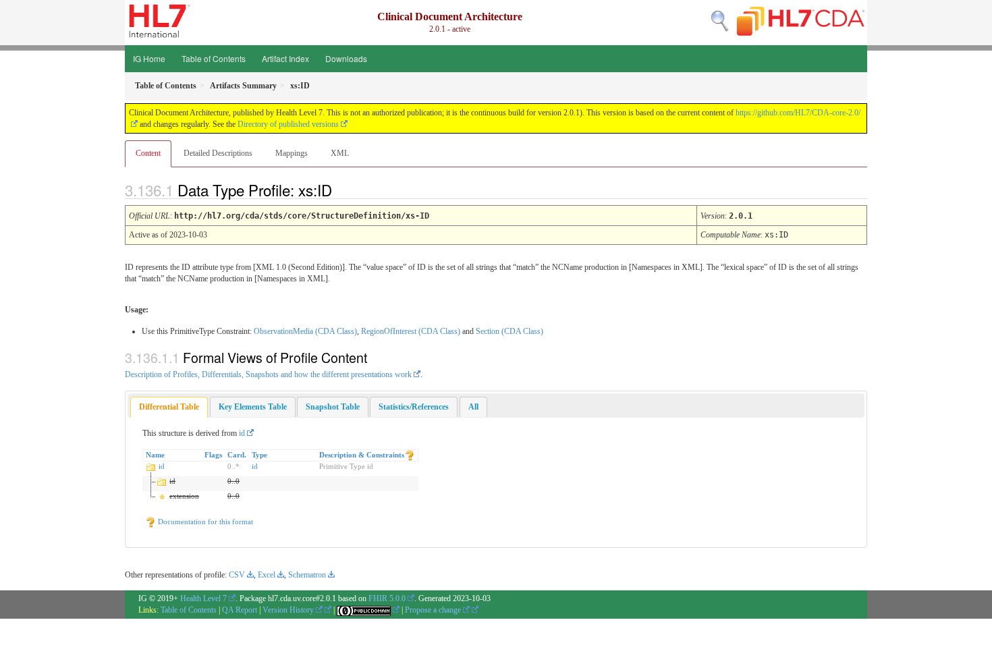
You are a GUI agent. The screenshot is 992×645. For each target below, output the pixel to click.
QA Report (239, 610)
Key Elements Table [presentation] (253, 407)
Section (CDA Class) (509, 331)
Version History (289, 610)
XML (340, 153)
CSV (237, 575)
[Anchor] (343, 189)
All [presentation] (473, 407)
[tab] (169, 407)
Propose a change (434, 610)
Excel (266, 575)
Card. (236, 455)
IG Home (149, 58)
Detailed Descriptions (218, 153)
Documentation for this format (204, 521)
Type (259, 455)
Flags (213, 455)
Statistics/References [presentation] (414, 407)
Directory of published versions (288, 124)
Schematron (307, 575)
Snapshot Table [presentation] (333, 407)
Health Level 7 (203, 598)
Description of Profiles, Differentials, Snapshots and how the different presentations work (268, 374)
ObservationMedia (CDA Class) (305, 331)
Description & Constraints (361, 455)
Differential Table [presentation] (169, 407)
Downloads (346, 58)
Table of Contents (214, 58)
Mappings (291, 153)
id (242, 433)
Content (148, 153)
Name (155, 455)
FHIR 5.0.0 (387, 598)
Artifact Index (285, 58)
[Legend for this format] (409, 455)
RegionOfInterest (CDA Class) (410, 331)
